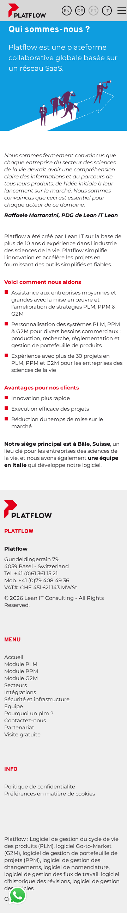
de (80, 10)
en (66, 10)
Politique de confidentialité (39, 786)
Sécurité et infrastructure (36, 699)
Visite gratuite (22, 734)
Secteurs (15, 685)
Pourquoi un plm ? (29, 713)
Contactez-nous (25, 720)
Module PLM (20, 664)
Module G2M (21, 678)
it (107, 10)
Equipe (13, 706)
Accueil (13, 657)
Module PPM (21, 671)
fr (93, 10)
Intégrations (20, 692)
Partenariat (19, 727)
